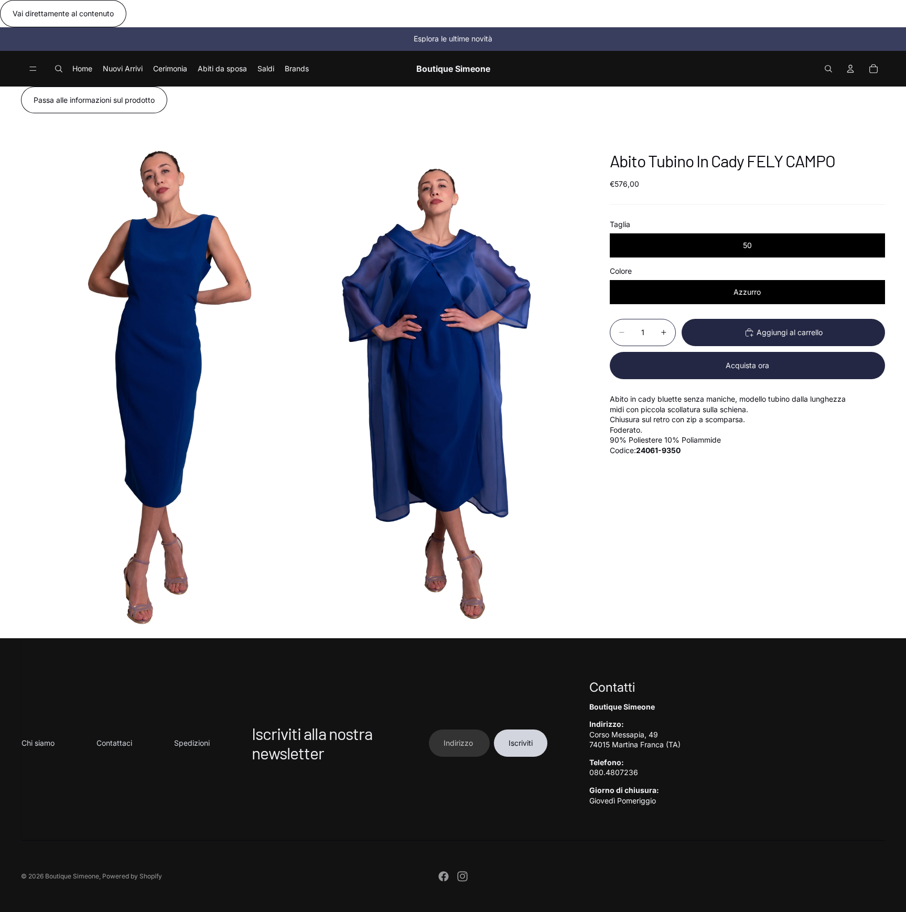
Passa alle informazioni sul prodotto (94, 99)
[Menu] (33, 69)
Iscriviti (521, 742)
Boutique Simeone (72, 876)
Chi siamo (38, 742)
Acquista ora (747, 365)
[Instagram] (462, 876)
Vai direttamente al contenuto (63, 13)
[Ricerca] (58, 68)
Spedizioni (192, 742)
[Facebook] (443, 876)
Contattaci (114, 742)
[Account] (850, 68)
